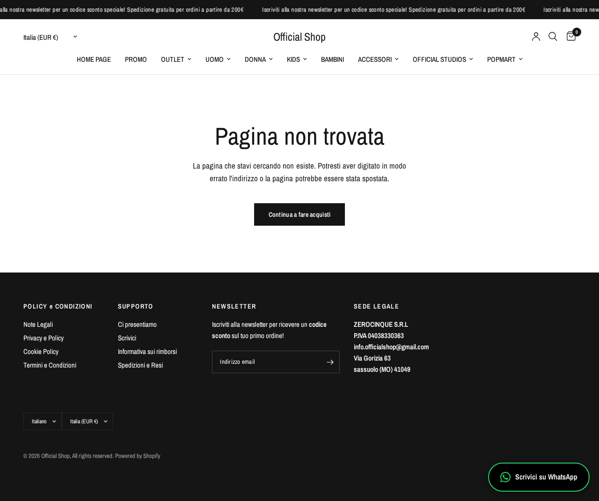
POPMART (501, 59)
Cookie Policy (40, 351)
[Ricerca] (553, 36)
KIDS (293, 59)
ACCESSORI (375, 59)
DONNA (255, 59)
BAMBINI (332, 59)
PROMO (136, 59)
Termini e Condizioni (49, 365)
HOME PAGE (94, 59)
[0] (569, 36)
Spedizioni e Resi (140, 365)
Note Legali (38, 324)
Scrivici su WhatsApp (546, 477)
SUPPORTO (135, 306)
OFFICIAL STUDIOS (439, 59)
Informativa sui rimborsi (147, 351)
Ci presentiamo (137, 324)
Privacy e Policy (43, 338)
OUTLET (172, 59)
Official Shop (299, 36)
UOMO (214, 59)
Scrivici (127, 338)
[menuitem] (94, 59)
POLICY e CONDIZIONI (58, 306)
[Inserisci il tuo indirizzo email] (330, 362)
